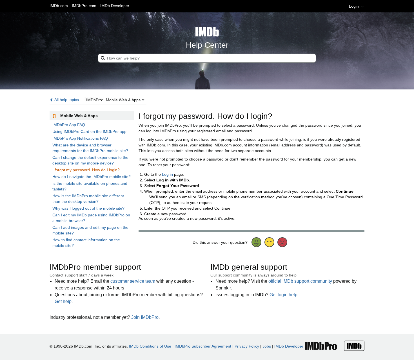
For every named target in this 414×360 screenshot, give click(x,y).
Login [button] (354, 6)
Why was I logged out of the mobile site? (88, 208)
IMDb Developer (114, 5)
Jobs (266, 346)
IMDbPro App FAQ (68, 124)
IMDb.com (59, 5)
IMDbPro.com (84, 5)
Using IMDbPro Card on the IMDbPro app (89, 131)
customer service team (132, 281)
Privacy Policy (247, 346)
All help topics (66, 99)
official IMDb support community (300, 281)
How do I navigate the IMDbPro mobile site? (91, 176)
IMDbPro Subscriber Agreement (203, 346)
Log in (167, 174)
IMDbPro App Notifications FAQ (80, 138)
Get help (63, 301)
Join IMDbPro (145, 317)
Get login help (283, 294)
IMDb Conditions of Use (150, 346)
